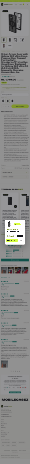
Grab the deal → (12, 240)
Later (21, 240)
